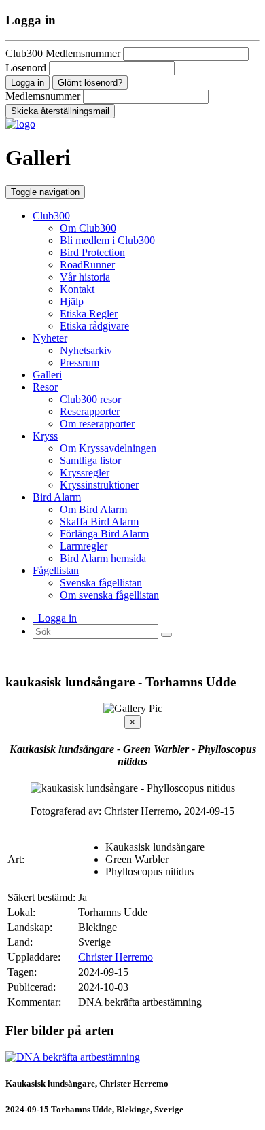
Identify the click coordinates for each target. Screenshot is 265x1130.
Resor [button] (45, 387)
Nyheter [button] (50, 338)
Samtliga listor (90, 460)
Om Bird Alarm (93, 509)
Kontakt (77, 289)
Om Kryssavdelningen (108, 448)
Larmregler (83, 546)
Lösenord (25, 67)
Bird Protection (92, 252)
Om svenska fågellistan (109, 595)
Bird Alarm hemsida (103, 558)
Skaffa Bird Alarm (99, 521)
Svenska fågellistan (101, 582)
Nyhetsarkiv (86, 350)
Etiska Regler (89, 313)
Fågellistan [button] (56, 570)
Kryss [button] (45, 436)
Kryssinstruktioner (99, 485)
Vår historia (85, 277)
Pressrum (79, 362)
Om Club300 (88, 228)
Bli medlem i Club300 (107, 240)
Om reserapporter (97, 423)
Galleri (47, 375)
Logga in (55, 618)
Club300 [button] (51, 216)
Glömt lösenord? (90, 82)
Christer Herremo (115, 957)
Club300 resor (90, 399)
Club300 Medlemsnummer (62, 53)
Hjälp (72, 301)
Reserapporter (90, 411)
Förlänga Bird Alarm (104, 534)
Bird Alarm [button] (57, 497)
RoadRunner (87, 264)
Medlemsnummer (42, 96)
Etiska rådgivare (94, 326)
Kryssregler (84, 472)
